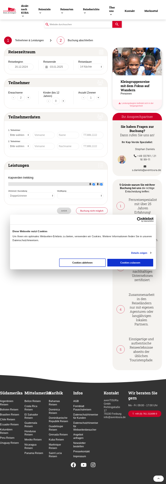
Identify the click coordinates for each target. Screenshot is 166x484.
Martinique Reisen (55, 446)
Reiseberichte (91, 9)
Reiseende (49, 61)
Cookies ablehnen (82, 262)
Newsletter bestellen (79, 445)
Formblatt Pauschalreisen (82, 408)
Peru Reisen (7, 437)
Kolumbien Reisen (6, 431)
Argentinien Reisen (6, 403)
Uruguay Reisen (9, 442)
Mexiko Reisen (33, 439)
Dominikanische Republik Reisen (58, 419)
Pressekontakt (81, 451)
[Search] (117, 24)
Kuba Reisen (56, 439)
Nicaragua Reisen (30, 446)
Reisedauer (85, 61)
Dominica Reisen (54, 411)
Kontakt (130, 11)
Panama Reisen (33, 453)
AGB (76, 401)
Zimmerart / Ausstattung (17, 191)
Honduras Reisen (30, 433)
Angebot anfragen (78, 436)
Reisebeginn (15, 61)
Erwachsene (15, 92)
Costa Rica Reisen (30, 408)
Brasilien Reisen (9, 414)
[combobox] (78, 24)
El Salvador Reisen (31, 416)
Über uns (112, 9)
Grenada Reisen (58, 434)
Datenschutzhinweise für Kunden (83, 416)
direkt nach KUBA (25, 9)
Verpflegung (61, 191)
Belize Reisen (32, 401)
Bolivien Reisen (9, 409)
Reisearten (66, 9)
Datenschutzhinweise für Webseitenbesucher (83, 426)
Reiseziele (44, 9)
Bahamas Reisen (54, 403)
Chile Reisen (7, 419)
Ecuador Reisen (9, 424)
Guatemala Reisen (30, 424)
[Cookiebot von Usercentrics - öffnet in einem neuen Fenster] (139, 219)
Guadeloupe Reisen (56, 428)
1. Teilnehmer (14, 130)
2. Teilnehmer (14, 141)
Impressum (79, 456)
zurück (64, 211)
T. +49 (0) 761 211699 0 (144, 413)
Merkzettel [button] (151, 11)
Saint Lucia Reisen (55, 455)
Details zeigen (139, 252)
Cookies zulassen (130, 262)
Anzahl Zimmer (87, 92)
